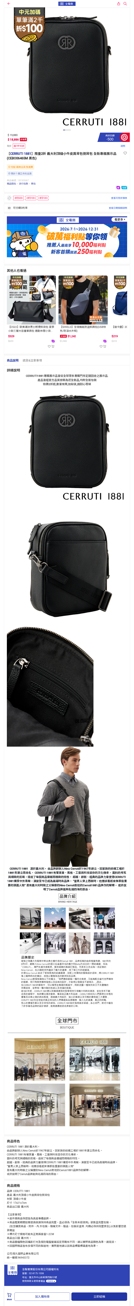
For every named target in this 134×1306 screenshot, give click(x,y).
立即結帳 (99, 1296)
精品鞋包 (11, 183)
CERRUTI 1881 (20, 154)
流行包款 (23, 183)
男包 (33, 183)
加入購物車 (42, 1296)
